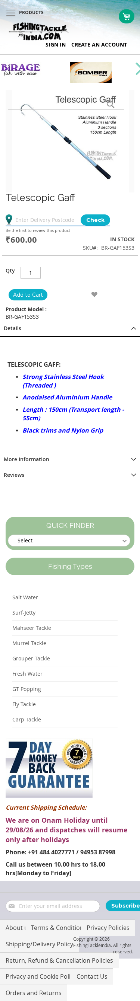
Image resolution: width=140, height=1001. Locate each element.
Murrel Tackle (29, 643)
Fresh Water (27, 673)
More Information (26, 459)
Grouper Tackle (31, 658)
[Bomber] (91, 81)
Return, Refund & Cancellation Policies (59, 960)
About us (18, 928)
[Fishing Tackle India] (38, 31)
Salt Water (25, 597)
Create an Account (99, 44)
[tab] (70, 329)
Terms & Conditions (59, 928)
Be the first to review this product (38, 230)
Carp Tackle (26, 719)
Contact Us (92, 976)
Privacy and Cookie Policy (41, 976)
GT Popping (26, 688)
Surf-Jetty (23, 612)
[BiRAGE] (20, 74)
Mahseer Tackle (31, 627)
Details (12, 328)
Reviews (14, 474)
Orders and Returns (34, 993)
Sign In (56, 44)
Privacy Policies (108, 928)
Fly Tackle (24, 704)
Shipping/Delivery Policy (39, 944)
